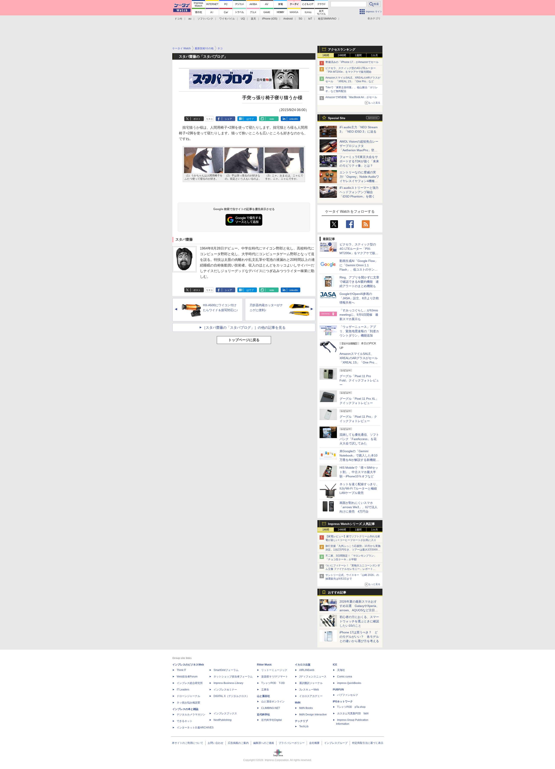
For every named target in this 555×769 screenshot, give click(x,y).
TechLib (304, 726)
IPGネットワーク (343, 701)
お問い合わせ (215, 742)
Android (288, 18)
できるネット (184, 721)
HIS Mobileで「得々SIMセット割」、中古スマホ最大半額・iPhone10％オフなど (359, 472)
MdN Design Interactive (313, 714)
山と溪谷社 (263, 696)
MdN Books (306, 708)
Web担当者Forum (187, 676)
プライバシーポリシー (292, 742)
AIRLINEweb (306, 670)
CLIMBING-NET (270, 708)
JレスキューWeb (309, 689)
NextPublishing (223, 719)
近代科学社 (263, 714)
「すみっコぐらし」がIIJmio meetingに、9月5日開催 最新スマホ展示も (359, 315)
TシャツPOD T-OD (273, 683)
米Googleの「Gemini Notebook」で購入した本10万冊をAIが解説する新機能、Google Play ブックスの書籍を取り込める (359, 459)
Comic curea (344, 676)
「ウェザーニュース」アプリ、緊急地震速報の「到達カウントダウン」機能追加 (359, 331)
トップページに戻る (244, 340)
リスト (209, 119)
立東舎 (265, 689)
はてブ (250, 119)
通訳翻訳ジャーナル (311, 683)
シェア (228, 119)
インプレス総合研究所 (190, 683)
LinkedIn (293, 119)
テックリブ (301, 721)
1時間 (325, 55)
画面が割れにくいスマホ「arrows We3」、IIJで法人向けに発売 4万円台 (358, 507)
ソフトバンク (205, 18)
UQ (243, 18)
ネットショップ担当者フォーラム (233, 676)
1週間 (358, 55)
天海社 (341, 670)
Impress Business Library (228, 683)
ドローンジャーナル (188, 696)
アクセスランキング (341, 49)
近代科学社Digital (271, 719)
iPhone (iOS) (269, 18)
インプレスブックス (225, 713)
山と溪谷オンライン (273, 701)
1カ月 (374, 55)
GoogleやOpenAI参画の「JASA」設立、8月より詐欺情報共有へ (359, 298)
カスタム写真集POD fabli (353, 713)
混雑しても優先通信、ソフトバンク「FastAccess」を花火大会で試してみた (359, 439)
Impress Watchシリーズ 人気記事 (351, 524)
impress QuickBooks (349, 683)
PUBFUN (338, 689)
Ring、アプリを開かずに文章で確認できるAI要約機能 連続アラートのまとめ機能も (359, 282)
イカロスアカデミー (311, 696)
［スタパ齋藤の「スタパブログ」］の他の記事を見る (244, 327)
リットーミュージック (274, 670)
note (271, 119)
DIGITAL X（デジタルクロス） (231, 696)
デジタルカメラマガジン (191, 714)
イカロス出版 (302, 664)
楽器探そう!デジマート (274, 676)
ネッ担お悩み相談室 (188, 702)
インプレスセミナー (225, 689)
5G (300, 18)
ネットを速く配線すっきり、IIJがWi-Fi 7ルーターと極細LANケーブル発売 (359, 488)
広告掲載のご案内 (238, 742)
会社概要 (314, 742)
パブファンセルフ (347, 695)
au (189, 18)
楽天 (253, 18)
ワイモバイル (227, 18)
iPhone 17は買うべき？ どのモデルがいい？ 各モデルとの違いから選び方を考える (359, 637)
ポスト (197, 119)
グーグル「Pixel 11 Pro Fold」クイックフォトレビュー (359, 380)
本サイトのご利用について (187, 742)
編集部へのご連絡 (263, 742)
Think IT (181, 670)
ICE (335, 664)
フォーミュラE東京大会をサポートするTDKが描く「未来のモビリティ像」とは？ (359, 161)
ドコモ (178, 18)
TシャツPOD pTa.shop (351, 706)
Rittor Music (264, 664)
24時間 (342, 55)
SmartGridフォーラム (226, 670)
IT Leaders (183, 689)
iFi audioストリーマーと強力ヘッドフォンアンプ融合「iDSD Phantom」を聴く (359, 192)
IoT (310, 18)
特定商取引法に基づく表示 (367, 742)
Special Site (336, 118)
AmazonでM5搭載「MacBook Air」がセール (351, 97)
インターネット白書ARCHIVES (195, 727)
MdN (297, 702)
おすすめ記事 (337, 592)
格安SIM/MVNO (327, 18)
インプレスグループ (336, 742)
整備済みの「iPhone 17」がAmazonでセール (352, 62)
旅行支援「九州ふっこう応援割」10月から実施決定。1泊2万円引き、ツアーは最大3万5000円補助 (352, 549)
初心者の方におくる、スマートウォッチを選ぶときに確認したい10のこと (359, 621)
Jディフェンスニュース (312, 676)
